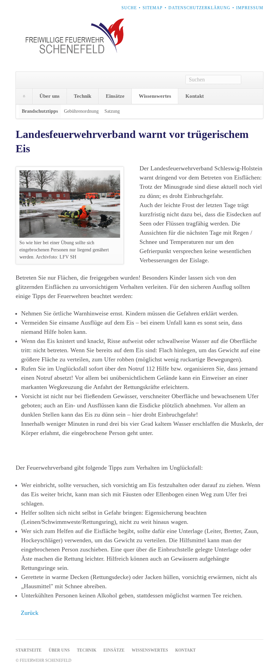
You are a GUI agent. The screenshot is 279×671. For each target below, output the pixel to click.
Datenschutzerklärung (199, 7)
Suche (129, 7)
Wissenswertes (155, 96)
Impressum (249, 7)
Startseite (24, 96)
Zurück (29, 612)
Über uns (49, 96)
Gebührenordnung (81, 111)
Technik (82, 96)
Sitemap (153, 7)
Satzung (112, 111)
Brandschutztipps (40, 111)
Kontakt (194, 96)
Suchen (252, 80)
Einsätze (115, 96)
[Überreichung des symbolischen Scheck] (69, 204)
